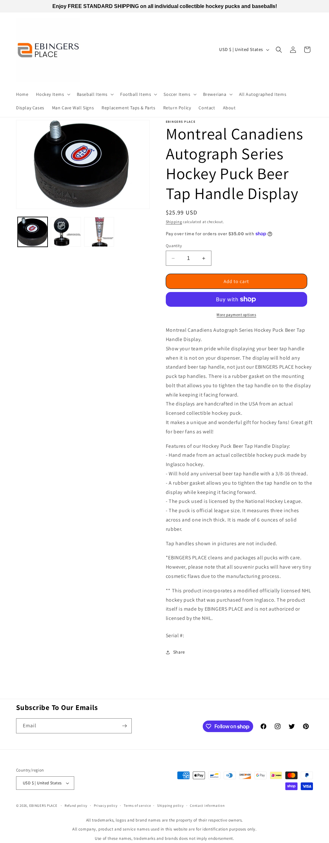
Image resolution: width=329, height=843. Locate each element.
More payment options (236, 314)
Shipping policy (170, 805)
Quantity (174, 245)
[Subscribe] (124, 725)
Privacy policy (106, 805)
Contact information (207, 805)
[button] (52, 94)
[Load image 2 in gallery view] (66, 232)
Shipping (174, 221)
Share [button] (179, 652)
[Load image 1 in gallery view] (33, 232)
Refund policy (76, 805)
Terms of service (137, 805)
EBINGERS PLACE (43, 805)
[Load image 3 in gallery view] (99, 232)
